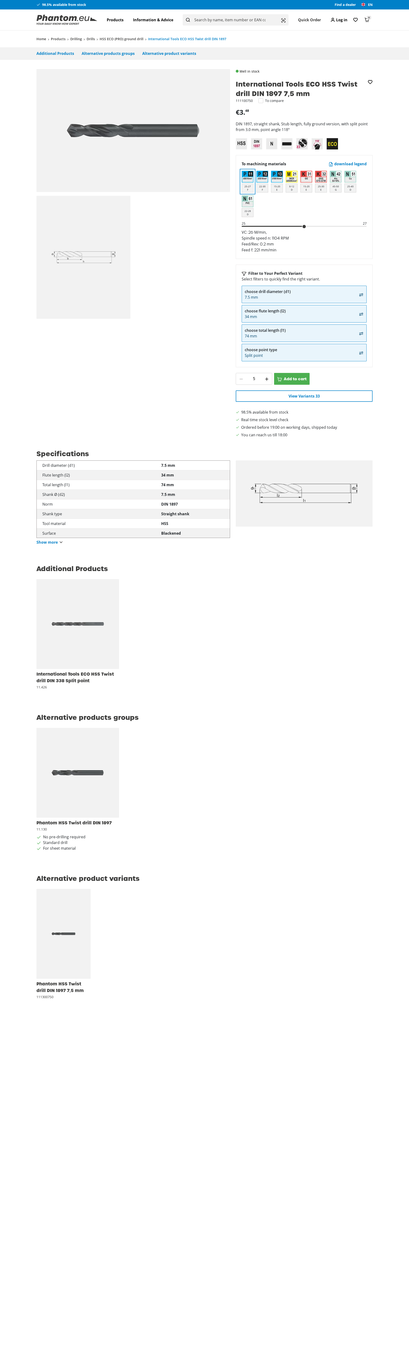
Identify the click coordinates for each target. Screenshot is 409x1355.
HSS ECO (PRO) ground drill (121, 39)
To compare (274, 100)
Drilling (76, 39)
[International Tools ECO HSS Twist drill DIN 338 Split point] (77, 624)
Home (41, 39)
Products (115, 19)
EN (370, 4)
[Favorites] (355, 20)
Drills (91, 39)
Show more (47, 542)
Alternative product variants (169, 53)
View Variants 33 (304, 396)
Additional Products (55, 53)
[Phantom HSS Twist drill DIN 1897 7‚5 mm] (63, 934)
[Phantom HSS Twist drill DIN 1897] (77, 773)
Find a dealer (345, 4)
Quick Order (309, 19)
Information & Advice (153, 19)
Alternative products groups (108, 53)
